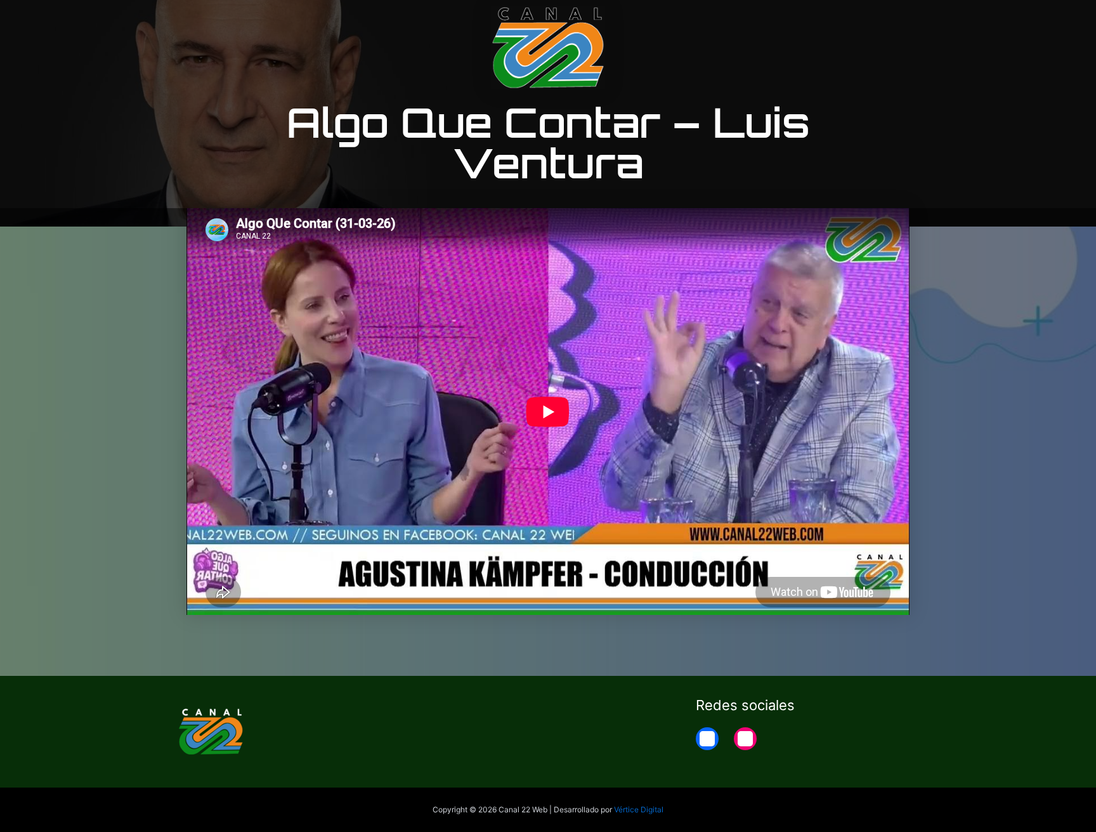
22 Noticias (842, 20)
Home (904, 20)
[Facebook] (707, 738)
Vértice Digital (638, 809)
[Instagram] (745, 738)
